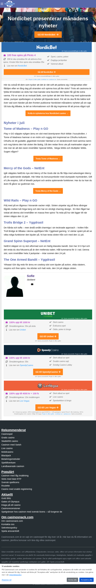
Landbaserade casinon (12, 466)
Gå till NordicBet (46, 34)
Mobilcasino (7, 452)
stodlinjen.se (44, 79)
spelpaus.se (52, 79)
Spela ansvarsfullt (10, 531)
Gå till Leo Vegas (47, 407)
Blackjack (6, 455)
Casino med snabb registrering (16, 489)
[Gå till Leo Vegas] (48, 386)
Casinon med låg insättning (14, 475)
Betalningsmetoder (10, 459)
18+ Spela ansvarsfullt (68, 51)
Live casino (7, 448)
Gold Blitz (6, 498)
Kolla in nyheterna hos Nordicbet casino (47, 113)
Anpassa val (6, 580)
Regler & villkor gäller (81, 51)
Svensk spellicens (10, 482)
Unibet (23, 330)
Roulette (5, 485)
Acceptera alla (86, 580)
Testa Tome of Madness (47, 158)
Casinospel (6, 434)
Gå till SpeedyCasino (47, 372)
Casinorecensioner (10, 508)
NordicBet (22, 66)
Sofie (30, 276)
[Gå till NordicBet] (47, 47)
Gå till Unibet (47, 336)
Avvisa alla (72, 580)
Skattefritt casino (9, 441)
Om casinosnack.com (12, 521)
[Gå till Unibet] (48, 314)
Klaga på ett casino (10, 505)
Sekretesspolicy (9, 527)
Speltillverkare (8, 462)
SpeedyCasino (26, 365)
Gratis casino (7, 437)
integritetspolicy (15, 575)
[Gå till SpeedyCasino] (48, 350)
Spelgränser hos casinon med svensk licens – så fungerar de (31, 511)
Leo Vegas (24, 401)
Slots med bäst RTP (11, 479)
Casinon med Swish (11, 444)
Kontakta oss (7, 524)
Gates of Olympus (10, 501)
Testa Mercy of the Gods (46, 191)
